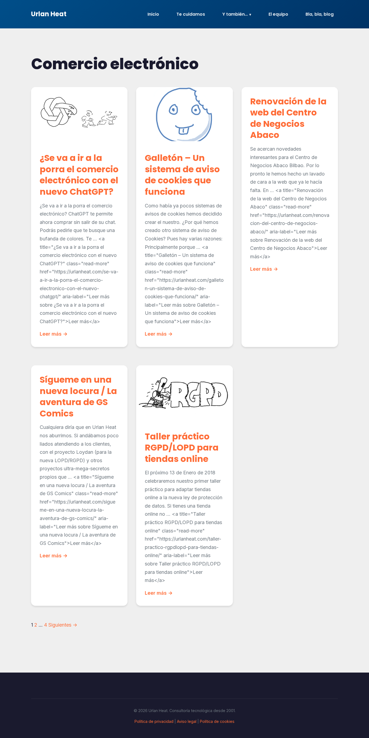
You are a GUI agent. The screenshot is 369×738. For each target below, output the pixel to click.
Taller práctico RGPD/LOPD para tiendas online (182, 447)
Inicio (153, 14)
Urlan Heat (48, 13)
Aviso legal (186, 721)
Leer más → (54, 334)
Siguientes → (62, 625)
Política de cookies (217, 721)
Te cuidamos (190, 14)
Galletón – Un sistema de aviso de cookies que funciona (182, 175)
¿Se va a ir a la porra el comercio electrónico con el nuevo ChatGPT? (79, 175)
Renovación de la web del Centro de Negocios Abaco (288, 118)
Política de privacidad (154, 721)
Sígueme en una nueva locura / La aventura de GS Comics (78, 396)
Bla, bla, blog (320, 14)
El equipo (278, 14)
